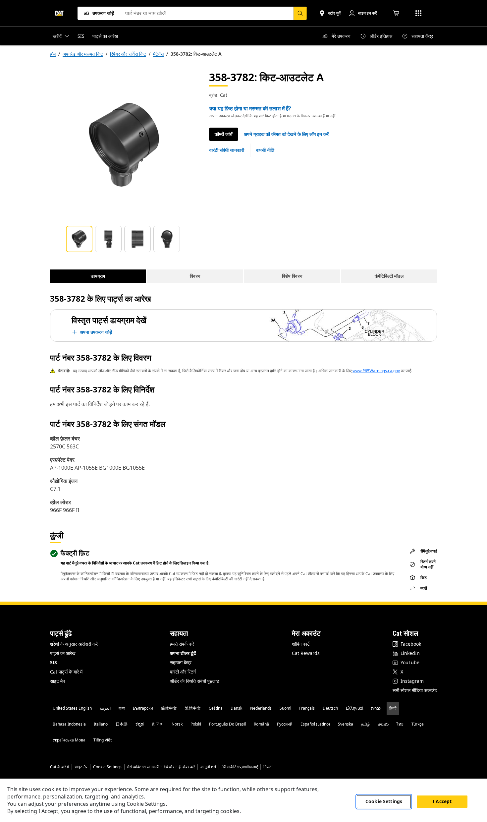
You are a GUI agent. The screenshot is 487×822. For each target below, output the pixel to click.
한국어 (158, 724)
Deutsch (330, 708)
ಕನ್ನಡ (139, 724)
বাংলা (122, 708)
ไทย (400, 724)
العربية (105, 708)
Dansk (236, 708)
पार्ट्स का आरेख (63, 653)
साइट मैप (57, 681)
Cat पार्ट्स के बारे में (66, 672)
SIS (53, 662)
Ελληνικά (354, 708)
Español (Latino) (315, 724)
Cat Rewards (306, 653)
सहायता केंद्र (180, 662)
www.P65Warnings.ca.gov (376, 371)
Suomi (285, 708)
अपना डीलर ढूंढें (183, 653)
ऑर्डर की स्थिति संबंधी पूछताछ (194, 681)
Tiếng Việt (102, 740)
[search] (300, 13)
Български (143, 708)
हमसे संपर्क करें (182, 644)
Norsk (177, 724)
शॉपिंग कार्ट (301, 644)
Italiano (101, 724)
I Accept (442, 801)
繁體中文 (193, 708)
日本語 (122, 724)
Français (307, 708)
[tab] (79, 239)
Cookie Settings (107, 767)
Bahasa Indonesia (69, 724)
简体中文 (169, 708)
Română (261, 724)
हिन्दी (393, 708)
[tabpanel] (124, 145)
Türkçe (417, 724)
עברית (376, 708)
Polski (195, 724)
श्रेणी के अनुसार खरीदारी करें (74, 644)
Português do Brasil (227, 724)
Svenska (345, 724)
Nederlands (261, 708)
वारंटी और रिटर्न (183, 672)
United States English (72, 708)
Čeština (216, 708)
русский (285, 724)
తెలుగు (383, 724)
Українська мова (69, 740)
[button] (286, 134)
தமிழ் (365, 724)
